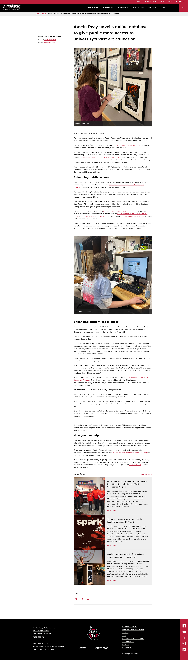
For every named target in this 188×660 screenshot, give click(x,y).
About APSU (93, 7)
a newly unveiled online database (127, 145)
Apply (138, 2)
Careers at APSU (129, 626)
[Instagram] (184, 643)
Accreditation (128, 641)
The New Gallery (89, 157)
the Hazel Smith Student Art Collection (119, 211)
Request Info (150, 2)
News (44, 13)
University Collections (110, 157)
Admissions (108, 7)
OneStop (82, 648)
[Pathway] (101, 647)
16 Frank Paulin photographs (132, 216)
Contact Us (127, 648)
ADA (124, 635)
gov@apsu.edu (50, 42)
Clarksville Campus (41, 643)
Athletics (153, 7)
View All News (146, 474)
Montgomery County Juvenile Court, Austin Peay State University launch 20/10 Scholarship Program (127, 484)
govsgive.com (135, 465)
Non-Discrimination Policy (133, 629)
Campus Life (138, 7)
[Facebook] (82, 599)
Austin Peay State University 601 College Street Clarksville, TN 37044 (45, 630)
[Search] (183, 8)
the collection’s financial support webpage (130, 453)
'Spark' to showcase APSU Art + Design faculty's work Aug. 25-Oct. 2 (125, 520)
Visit (162, 2)
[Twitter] (76, 599)
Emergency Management (133, 638)
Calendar (180, 2)
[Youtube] (184, 632)
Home (38, 13)
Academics (123, 7)
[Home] (12, 8)
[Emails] (88, 599)
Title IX (125, 632)
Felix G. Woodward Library (44, 649)
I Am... (164, 7)
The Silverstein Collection (95, 216)
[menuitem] (92, 8)
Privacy (125, 645)
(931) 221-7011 (50, 40)
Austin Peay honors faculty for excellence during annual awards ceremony (126, 555)
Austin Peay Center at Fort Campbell (48, 646)
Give (170, 2)
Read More (111, 510)
